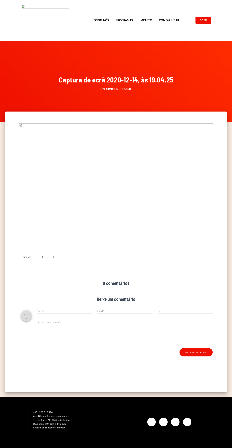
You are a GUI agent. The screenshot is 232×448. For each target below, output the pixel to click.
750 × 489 (59, 256)
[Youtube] (187, 422)
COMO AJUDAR (169, 20)
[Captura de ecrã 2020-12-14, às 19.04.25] (116, 186)
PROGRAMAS (124, 20)
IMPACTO (146, 20)
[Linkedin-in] (175, 422)
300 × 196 (48, 256)
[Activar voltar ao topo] (225, 441)
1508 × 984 (94, 256)
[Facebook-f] (163, 422)
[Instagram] (151, 422)
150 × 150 (37, 256)
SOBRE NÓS (101, 20)
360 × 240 (82, 256)
